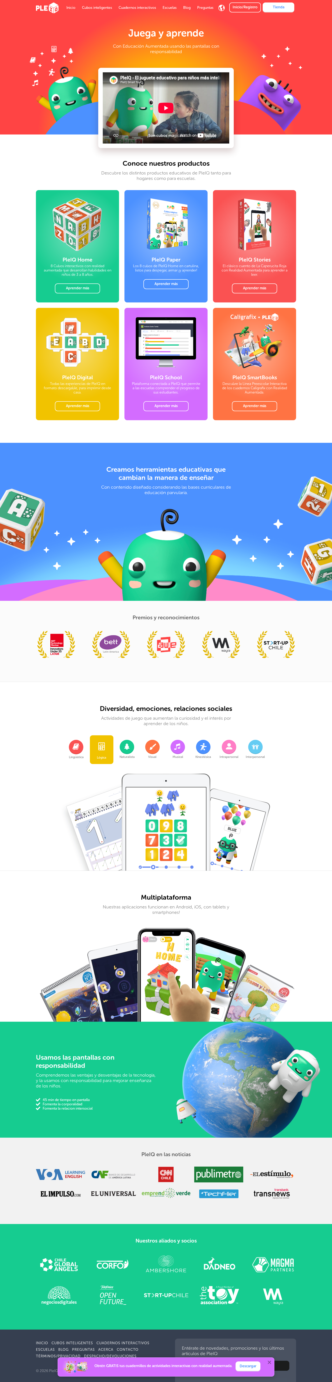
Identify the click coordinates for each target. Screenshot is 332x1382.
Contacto (127, 1349)
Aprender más (77, 288)
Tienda (278, 7)
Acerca (105, 1349)
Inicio (70, 7)
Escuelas (170, 7)
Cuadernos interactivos (137, 7)
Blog (187, 7)
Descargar (248, 1366)
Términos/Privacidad (58, 1356)
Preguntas (205, 7)
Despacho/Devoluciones (110, 1356)
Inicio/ (245, 7)
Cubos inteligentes (97, 7)
